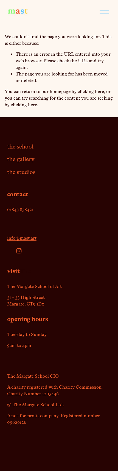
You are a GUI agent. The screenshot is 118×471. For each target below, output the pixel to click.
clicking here (91, 91)
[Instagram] (19, 251)
